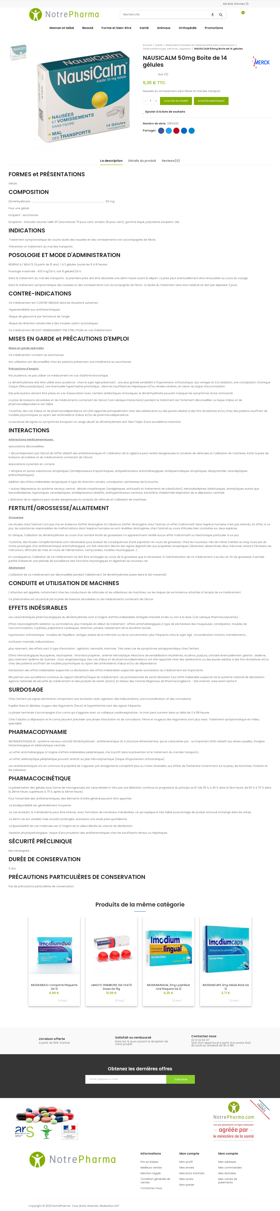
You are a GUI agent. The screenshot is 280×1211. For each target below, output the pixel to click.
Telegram (192, 131)
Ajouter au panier (176, 101)
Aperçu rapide (70, 931)
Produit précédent (259, 47)
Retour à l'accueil (264, 47)
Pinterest (176, 131)
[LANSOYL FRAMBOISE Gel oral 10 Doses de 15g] (111, 948)
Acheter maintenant (211, 101)
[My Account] (249, 14)
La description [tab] (111, 161)
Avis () (163, 74)
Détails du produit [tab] (142, 161)
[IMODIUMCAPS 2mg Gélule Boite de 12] (225, 948)
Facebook (161, 131)
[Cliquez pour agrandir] (36, 143)
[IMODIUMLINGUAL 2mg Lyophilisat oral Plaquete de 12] (168, 948)
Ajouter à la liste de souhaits (165, 112)
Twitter (169, 131)
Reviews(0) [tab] (171, 161)
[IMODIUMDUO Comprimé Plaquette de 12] (54, 948)
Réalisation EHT (109, 1206)
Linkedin (184, 131)
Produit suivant (268, 47)
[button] (18, 965)
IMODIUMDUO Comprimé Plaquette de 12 (54, 987)
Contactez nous (203, 1036)
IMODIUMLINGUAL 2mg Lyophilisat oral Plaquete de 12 (168, 987)
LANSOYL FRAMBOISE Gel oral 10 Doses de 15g (111, 987)
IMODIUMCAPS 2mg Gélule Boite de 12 (226, 987)
